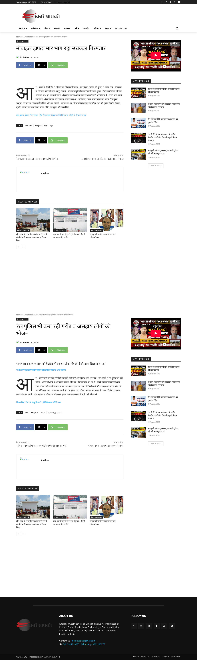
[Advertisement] (122, 15)
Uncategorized (30, 36)
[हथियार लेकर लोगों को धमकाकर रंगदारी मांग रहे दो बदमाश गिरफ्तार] (138, 108)
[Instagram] (141, 626)
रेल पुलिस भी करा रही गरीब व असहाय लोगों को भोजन (37, 158)
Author (26, 57)
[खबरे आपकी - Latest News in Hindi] (34, 625)
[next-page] (23, 247)
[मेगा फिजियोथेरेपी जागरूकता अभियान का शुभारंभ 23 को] (138, 123)
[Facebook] (162, 2)
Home (19, 36)
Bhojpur (38, 126)
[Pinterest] (166, 2)
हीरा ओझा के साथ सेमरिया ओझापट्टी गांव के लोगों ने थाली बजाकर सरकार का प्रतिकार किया (31, 237)
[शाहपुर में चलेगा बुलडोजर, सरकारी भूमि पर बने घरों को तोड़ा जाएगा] (138, 154)
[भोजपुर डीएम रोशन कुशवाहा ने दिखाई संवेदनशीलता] (106, 220)
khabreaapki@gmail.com (83, 640)
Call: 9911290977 (70, 644)
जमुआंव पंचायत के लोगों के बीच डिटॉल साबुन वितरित (102, 158)
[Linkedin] (149, 626)
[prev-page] (18, 247)
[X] (174, 2)
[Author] (18, 57)
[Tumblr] (170, 2)
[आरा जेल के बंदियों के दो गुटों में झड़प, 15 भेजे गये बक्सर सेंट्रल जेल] (70, 220)
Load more (155, 165)
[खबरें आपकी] (41, 16)
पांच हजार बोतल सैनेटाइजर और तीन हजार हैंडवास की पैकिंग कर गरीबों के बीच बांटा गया (51, 115)
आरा (45, 126)
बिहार (51, 126)
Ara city (28, 126)
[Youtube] (179, 2)
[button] (177, 28)
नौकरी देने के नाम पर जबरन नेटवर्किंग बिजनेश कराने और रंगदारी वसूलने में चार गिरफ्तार (162, 137)
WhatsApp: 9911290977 (93, 644)
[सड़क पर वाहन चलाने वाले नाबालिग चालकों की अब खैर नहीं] (138, 93)
